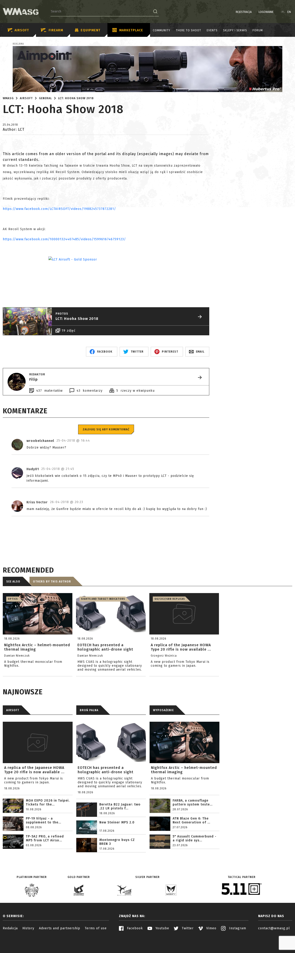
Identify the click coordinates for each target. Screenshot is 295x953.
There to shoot (188, 30)
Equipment (90, 30)
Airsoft (22, 30)
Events (212, 30)
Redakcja (10, 928)
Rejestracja (244, 12)
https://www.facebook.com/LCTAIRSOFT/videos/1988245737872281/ (60, 209)
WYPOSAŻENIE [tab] (163, 710)
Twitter (187, 928)
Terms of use (96, 928)
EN (289, 12)
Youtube (161, 928)
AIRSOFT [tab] (12, 710)
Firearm (56, 30)
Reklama (18, 44)
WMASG (8, 98)
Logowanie (266, 12)
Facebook (134, 928)
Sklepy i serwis (235, 30)
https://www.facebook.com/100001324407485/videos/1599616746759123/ (64, 239)
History (28, 928)
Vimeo (210, 928)
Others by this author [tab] (52, 581)
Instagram (237, 928)
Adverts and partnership (59, 928)
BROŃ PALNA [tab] (89, 710)
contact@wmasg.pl (274, 928)
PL (283, 12)
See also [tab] (13, 581)
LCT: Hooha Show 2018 (76, 98)
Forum (258, 30)
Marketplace (131, 30)
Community (161, 30)
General (45, 98)
